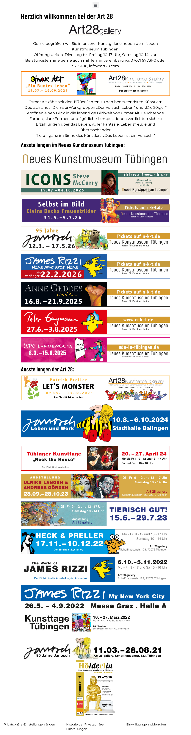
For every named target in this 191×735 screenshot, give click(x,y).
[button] (96, 5)
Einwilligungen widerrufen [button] (146, 724)
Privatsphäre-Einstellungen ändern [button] (30, 724)
